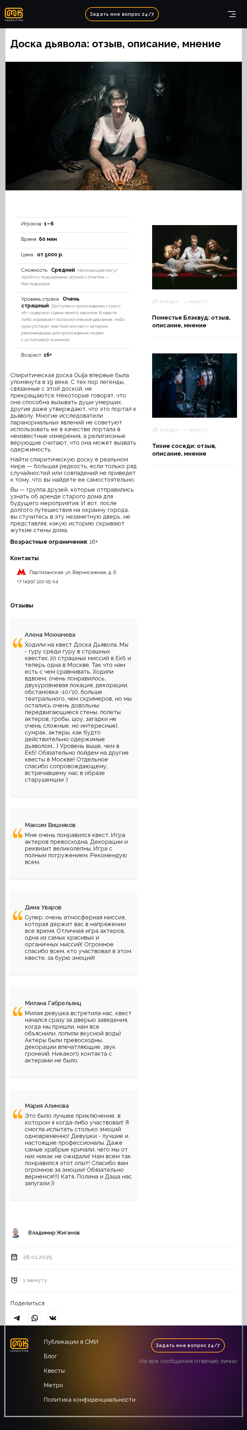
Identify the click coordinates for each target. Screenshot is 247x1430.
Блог (50, 1356)
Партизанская (46, 572)
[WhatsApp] (37, 1318)
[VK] (55, 1318)
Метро (53, 1385)
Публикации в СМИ (71, 1341)
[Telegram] (19, 1318)
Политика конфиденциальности (89, 1399)
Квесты (54, 1370)
